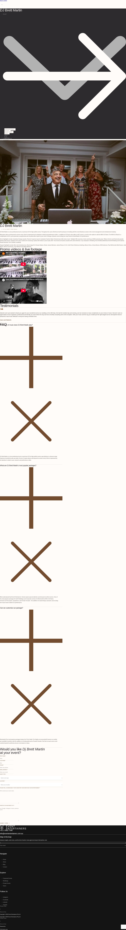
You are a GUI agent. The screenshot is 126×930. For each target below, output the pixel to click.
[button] (31, 388)
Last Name (3, 760)
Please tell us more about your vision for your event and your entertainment (20, 787)
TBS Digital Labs (4, 929)
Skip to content (3, 0)
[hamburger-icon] (125, 4)
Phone (2, 765)
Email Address (4, 769)
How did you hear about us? (7, 805)
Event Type (3, 774)
